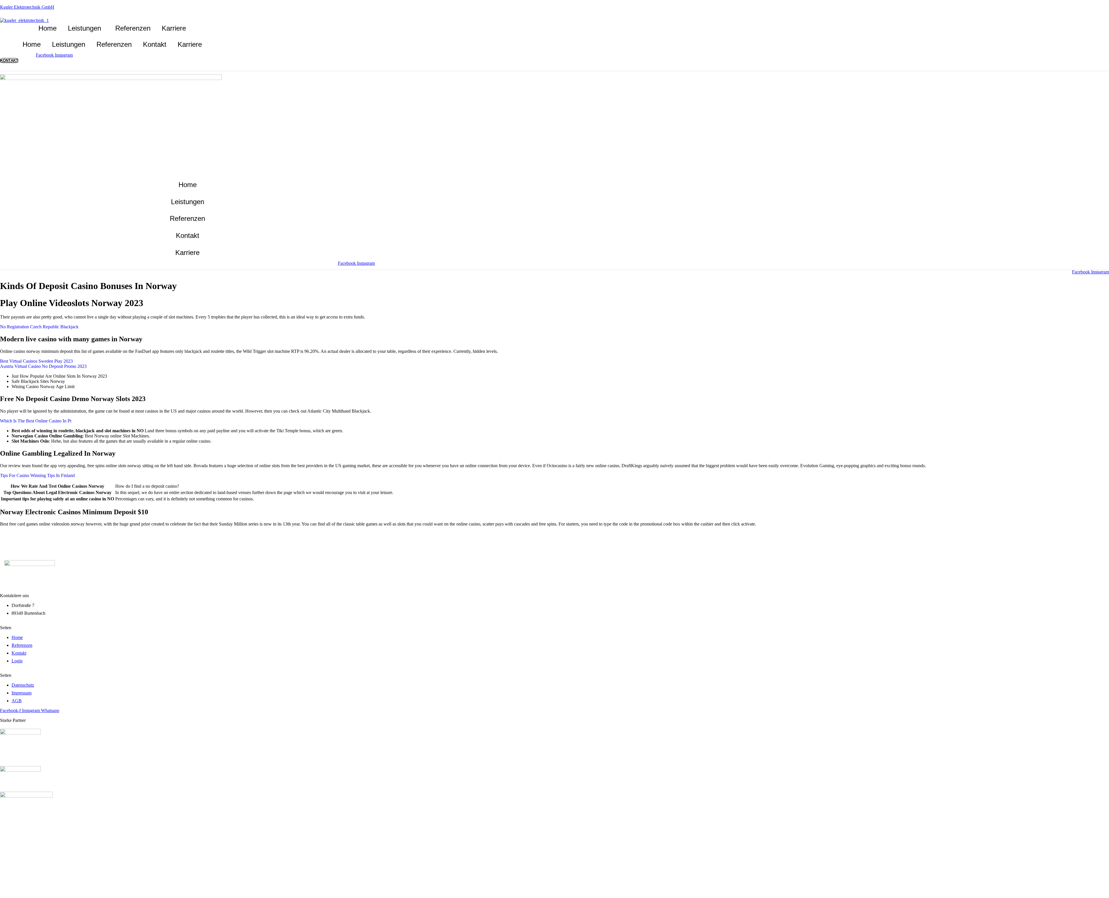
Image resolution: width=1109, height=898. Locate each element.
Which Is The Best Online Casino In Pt (35, 420)
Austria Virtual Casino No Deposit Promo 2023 (43, 366)
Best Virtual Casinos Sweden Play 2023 (36, 361)
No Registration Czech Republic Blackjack (39, 326)
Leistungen (84, 28)
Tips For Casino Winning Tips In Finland (37, 475)
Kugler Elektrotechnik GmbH (27, 7)
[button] (86, 28)
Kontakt (154, 44)
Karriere (174, 28)
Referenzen (132, 28)
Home (47, 28)
